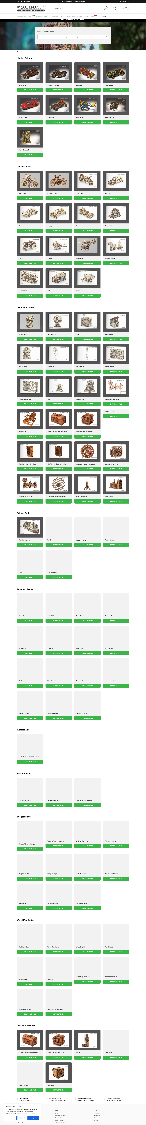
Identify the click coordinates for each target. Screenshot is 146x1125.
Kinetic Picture (109, 366)
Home (18, 51)
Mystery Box (109, 334)
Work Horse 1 (109, 648)
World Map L (109, 953)
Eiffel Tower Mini (81, 496)
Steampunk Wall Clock (112, 399)
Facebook (97, 1122)
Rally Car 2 (22, 648)
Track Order (114, 9)
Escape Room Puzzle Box (84, 431)
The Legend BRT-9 (25, 800)
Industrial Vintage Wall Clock (85, 464)
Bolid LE (79, 85)
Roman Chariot (110, 258)
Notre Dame (109, 496)
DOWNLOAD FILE (30, 90)
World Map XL (23, 985)
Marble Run (22, 431)
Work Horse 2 (23, 681)
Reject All (22, 1118)
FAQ (56, 1122)
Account (106, 9)
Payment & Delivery (61, 1124)
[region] (22, 1113)
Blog (18, 1124)
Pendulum (50, 366)
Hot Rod (107, 193)
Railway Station (81, 540)
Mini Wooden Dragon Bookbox (57, 464)
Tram (20, 572)
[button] (124, 8)
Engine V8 (108, 226)
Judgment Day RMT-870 (84, 800)
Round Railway (110, 540)
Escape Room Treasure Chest (57, 431)
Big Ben (78, 1061)
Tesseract (50, 1094)
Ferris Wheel (80, 399)
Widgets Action (81, 877)
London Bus (23, 291)
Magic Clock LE (24, 150)
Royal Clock (80, 366)
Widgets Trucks (24, 877)
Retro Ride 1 (51, 616)
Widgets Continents (111, 877)
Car (77, 226)
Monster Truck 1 (81, 681)
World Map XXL (52, 985)
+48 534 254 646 (25, 1)
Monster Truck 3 (24, 713)
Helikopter (79, 258)
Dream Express (52, 572)
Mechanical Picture (25, 399)
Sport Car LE (23, 117)
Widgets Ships (52, 877)
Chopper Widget (81, 909)
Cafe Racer (79, 193)
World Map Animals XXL (55, 1018)
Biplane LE (79, 117)
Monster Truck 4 (52, 713)
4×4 (48, 291)
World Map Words (53, 953)
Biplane (49, 258)
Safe (77, 334)
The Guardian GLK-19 (54, 800)
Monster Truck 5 (81, 713)
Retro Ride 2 (80, 616)
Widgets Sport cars (111, 844)
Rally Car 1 (108, 616)
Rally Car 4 (79, 648)
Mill (48, 399)
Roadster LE (109, 85)
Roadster (22, 226)
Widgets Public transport (55, 844)
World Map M (80, 953)
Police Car (22, 616)
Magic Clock (23, 366)
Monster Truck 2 (110, 681)
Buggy (49, 226)
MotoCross (22, 193)
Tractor (21, 258)
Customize (11, 1118)
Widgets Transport (53, 909)
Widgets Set (23, 909)
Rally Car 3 (50, 648)
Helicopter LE (109, 117)
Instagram (97, 1124)
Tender (49, 540)
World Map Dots (24, 953)
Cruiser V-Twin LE (53, 85)
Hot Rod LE (22, 85)
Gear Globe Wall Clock (112, 464)
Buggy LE (50, 117)
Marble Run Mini (110, 411)
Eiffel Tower (108, 1061)
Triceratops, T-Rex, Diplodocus (29, 757)
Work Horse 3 (51, 681)
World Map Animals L (112, 985)
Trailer (78, 291)
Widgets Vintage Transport (27, 844)
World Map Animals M (83, 985)
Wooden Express (24, 540)
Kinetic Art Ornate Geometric (56, 496)
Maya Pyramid (23, 1094)
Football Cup (51, 334)
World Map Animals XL (26, 1018)
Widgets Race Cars (82, 844)
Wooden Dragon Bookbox (27, 464)
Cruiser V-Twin (52, 193)
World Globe (23, 334)
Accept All (33, 1118)
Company (19, 1122)
